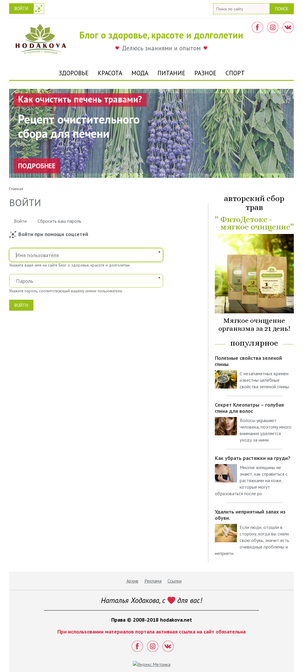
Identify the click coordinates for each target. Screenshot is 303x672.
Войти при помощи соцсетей (38, 8)
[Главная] (41, 40)
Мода (139, 73)
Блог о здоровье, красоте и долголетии (161, 35)
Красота (110, 73)
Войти (21, 8)
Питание (171, 73)
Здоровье (73, 73)
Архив (132, 581)
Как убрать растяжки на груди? (252, 458)
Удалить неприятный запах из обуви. (250, 514)
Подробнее (37, 165)
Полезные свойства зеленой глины (248, 361)
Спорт (235, 73)
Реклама (153, 581)
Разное (205, 73)
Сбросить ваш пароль (59, 221)
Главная (16, 188)
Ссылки (174, 581)
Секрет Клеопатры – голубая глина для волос (249, 407)
